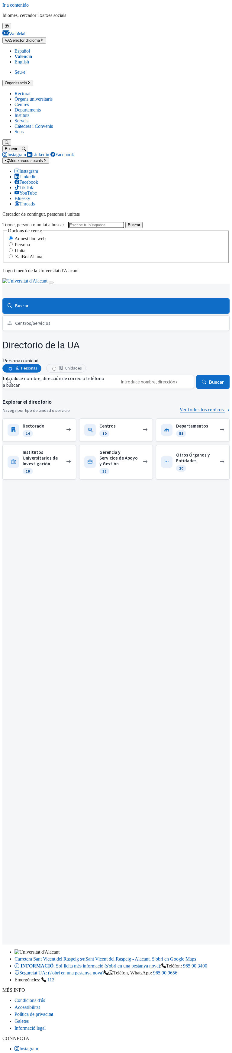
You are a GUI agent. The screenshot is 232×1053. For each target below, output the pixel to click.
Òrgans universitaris (33, 99)
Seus (19, 131)
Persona (22, 244)
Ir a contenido (15, 5)
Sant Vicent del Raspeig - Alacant (105, 958)
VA (22, 40)
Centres (21, 104)
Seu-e (19, 72)
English (21, 61)
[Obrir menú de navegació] (51, 282)
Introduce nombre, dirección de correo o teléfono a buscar (53, 382)
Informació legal (30, 1028)
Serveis (21, 120)
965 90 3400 (195, 965)
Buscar (134, 225)
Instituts (21, 115)
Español (22, 50)
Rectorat (22, 93)
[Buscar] (6, 142)
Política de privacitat (33, 1014)
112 (50, 979)
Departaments (27, 109)
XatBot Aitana (28, 256)
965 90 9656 (165, 972)
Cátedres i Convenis (33, 126)
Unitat (21, 250)
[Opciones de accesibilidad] (6, 26)
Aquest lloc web (30, 238)
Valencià (23, 56)
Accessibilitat (27, 1007)
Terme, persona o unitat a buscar (33, 224)
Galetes (21, 1021)
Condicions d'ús (29, 1000)
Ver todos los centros (202, 409)
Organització (16, 83)
